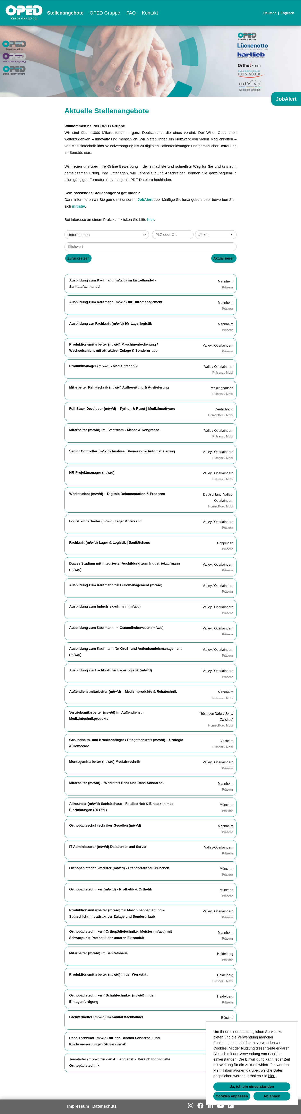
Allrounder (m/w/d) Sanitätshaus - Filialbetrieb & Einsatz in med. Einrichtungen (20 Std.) (121, 807)
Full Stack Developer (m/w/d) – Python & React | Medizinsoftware (122, 409)
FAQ (131, 13)
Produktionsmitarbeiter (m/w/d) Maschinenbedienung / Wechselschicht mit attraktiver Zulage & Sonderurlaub (113, 347)
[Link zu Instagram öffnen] (190, 1106)
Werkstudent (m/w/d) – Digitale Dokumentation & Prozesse (117, 494)
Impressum (78, 1106)
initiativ (78, 206)
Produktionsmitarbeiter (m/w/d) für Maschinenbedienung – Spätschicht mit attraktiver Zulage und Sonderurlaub (116, 913)
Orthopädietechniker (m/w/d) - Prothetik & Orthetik (110, 889)
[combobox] (215, 234)
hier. (271, 1076)
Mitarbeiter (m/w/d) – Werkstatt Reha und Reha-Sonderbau (116, 783)
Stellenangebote (65, 13)
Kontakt (150, 13)
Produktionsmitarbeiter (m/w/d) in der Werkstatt (108, 974)
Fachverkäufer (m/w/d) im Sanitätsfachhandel (106, 1017)
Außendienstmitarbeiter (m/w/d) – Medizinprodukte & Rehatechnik (123, 692)
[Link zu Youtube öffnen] (220, 1106)
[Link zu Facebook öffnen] (200, 1106)
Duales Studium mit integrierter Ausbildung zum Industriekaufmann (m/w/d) (124, 567)
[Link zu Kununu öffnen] (230, 1106)
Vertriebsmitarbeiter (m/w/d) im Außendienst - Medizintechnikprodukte (106, 716)
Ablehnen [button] (272, 1096)
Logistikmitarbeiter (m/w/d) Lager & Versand (105, 521)
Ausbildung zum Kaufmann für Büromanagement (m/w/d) (115, 585)
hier (150, 220)
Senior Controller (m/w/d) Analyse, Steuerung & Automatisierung (122, 451)
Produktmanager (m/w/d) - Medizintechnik (103, 366)
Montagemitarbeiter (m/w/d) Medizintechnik (104, 762)
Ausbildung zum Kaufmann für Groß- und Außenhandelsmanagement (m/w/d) (125, 652)
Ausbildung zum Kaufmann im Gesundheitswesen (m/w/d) (116, 628)
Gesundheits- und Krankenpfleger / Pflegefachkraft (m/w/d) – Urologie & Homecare (126, 743)
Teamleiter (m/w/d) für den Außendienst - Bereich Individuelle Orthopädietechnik (119, 1062)
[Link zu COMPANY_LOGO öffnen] (24, 13)
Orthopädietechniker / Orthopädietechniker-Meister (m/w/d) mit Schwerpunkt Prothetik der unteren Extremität (120, 935)
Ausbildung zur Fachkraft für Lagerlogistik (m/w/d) (110, 670)
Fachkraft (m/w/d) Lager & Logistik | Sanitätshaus (109, 543)
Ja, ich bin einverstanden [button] (252, 1087)
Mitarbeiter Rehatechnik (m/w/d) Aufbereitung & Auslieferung (119, 387)
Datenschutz (104, 1106)
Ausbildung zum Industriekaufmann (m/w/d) (105, 606)
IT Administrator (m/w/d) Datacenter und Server (108, 847)
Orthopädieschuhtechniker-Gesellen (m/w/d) (105, 825)
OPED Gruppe (105, 13)
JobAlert (145, 200)
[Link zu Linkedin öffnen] (210, 1106)
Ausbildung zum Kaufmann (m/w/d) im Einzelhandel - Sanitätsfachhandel (112, 283)
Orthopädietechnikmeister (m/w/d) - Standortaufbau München (119, 868)
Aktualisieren (223, 258)
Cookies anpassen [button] (232, 1096)
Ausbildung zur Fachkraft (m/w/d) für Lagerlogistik (110, 323)
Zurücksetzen (78, 258)
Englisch (287, 13)
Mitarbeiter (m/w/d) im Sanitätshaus (98, 953)
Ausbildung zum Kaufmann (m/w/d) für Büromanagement (115, 302)
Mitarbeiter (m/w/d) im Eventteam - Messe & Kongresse (114, 430)
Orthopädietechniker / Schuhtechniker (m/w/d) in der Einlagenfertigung (112, 998)
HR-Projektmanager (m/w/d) (91, 473)
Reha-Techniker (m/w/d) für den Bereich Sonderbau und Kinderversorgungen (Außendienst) (114, 1041)
